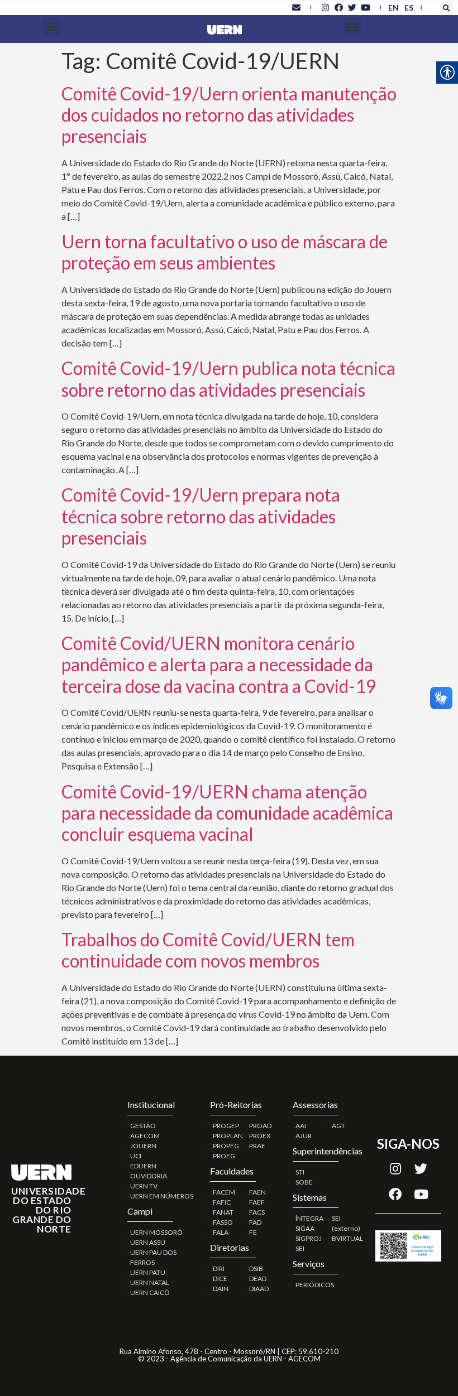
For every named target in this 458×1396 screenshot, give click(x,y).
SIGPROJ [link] (308, 1238)
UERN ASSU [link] (147, 1242)
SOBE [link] (304, 1182)
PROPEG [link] (226, 1146)
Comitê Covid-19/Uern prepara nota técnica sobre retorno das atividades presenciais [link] (200, 516)
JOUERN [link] (143, 1146)
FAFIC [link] (222, 1202)
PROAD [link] (260, 1125)
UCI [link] (135, 1156)
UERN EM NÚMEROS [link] (161, 1196)
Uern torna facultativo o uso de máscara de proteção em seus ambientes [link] (224, 251)
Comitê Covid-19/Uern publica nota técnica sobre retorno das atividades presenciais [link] (228, 378)
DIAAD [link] (259, 1288)
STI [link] (299, 1172)
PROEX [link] (260, 1136)
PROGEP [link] (226, 1125)
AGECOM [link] (145, 1136)
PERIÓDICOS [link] (314, 1285)
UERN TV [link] (144, 1186)
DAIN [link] (220, 1288)
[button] (446, 8)
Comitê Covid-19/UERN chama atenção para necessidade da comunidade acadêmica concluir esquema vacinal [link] (227, 813)
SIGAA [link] (304, 1228)
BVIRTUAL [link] (347, 1238)
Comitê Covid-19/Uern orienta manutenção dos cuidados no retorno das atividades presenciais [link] (229, 115)
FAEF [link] (257, 1202)
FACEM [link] (224, 1192)
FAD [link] (255, 1222)
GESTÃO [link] (143, 1125)
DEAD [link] (257, 1278)
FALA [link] (220, 1232)
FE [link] (253, 1232)
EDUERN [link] (143, 1166)
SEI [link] (299, 1248)
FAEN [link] (257, 1192)
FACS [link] (257, 1212)
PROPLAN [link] (228, 1136)
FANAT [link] (223, 1212)
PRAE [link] (257, 1146)
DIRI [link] (219, 1268)
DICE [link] (220, 1278)
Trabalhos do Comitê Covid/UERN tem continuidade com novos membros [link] (208, 949)
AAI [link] (300, 1125)
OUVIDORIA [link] (148, 1176)
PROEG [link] (224, 1156)
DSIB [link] (256, 1268)
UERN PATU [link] (147, 1272)
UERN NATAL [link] (149, 1282)
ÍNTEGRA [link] (309, 1218)
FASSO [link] (223, 1222)
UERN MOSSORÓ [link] (156, 1232)
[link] (296, 7)
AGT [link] (338, 1125)
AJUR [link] (303, 1136)
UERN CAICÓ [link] (150, 1292)
